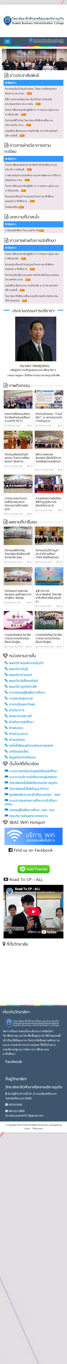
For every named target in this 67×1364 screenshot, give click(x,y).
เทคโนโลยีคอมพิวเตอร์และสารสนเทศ (30, 745)
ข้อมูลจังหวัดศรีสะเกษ (22, 757)
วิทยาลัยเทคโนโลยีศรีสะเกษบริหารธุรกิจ (32, 782)
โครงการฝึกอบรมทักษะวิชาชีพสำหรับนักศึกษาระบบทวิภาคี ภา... (17, 417)
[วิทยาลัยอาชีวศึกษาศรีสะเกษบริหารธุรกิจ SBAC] (33, 20)
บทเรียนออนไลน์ (18, 751)
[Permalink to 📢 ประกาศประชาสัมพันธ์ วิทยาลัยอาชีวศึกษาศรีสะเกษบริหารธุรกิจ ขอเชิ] (49, 575)
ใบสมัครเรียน (11, 206)
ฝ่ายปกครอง (16, 739)
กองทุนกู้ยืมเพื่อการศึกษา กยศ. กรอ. (31, 809)
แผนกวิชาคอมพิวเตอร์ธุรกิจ (26, 662)
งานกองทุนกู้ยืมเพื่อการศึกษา (26, 692)
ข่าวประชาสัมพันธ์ (23, 75)
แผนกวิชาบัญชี (18, 668)
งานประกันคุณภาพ (20, 698)
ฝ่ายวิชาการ (16, 710)
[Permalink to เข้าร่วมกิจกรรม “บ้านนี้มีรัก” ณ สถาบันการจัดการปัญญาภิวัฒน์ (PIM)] (49, 398)
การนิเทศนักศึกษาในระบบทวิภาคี (21, 230)
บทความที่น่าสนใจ (23, 217)
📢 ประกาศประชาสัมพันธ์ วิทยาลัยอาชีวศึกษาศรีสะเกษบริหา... (48, 595)
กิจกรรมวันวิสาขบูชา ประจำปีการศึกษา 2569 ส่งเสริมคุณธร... (48, 553)
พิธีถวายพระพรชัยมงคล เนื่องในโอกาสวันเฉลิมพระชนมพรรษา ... (48, 459)
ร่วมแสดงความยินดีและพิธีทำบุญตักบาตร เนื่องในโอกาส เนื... (48, 502)
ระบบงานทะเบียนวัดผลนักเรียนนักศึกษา (33, 770)
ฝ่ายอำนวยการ (18, 733)
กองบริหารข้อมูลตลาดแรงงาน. (28, 815)
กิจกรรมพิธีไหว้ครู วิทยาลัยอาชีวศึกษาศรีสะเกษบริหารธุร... (17, 553)
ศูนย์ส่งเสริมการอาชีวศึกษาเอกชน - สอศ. (34, 794)
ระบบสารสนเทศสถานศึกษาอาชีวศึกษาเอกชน (30, 802)
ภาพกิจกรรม (19, 385)
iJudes (27, 1128)
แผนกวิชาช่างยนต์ (20, 674)
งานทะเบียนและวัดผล (21, 704)
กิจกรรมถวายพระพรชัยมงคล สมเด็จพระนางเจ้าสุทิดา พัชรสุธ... (18, 594)
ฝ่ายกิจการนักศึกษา (21, 721)
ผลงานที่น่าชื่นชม (22, 522)
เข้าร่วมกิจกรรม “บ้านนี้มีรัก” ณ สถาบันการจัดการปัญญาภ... (49, 417)
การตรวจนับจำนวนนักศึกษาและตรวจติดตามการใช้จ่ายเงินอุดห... (16, 503)
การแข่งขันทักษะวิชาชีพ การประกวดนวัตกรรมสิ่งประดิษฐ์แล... (18, 638)
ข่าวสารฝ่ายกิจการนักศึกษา (32, 240)
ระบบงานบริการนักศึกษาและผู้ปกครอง (32, 776)
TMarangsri (37, 1128)
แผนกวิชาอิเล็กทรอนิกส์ (23, 680)
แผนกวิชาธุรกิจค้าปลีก (22, 686)
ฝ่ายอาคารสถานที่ (19, 715)
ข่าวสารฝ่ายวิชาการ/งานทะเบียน (27, 148)
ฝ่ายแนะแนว (15, 727)
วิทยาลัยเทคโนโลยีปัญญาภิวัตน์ (28, 788)
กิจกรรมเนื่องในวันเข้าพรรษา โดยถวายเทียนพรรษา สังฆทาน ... (17, 458)
